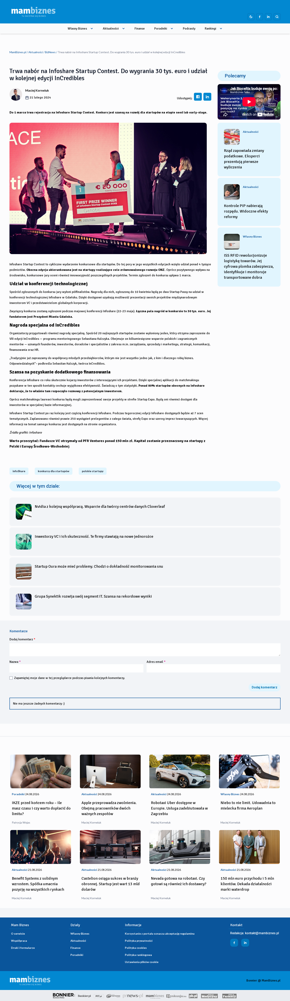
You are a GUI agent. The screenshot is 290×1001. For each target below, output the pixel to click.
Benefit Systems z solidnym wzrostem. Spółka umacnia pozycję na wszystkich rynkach (38, 884)
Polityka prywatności (138, 940)
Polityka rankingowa (138, 954)
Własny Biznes (77, 29)
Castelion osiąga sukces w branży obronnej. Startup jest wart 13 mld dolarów (110, 884)
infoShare (19, 471)
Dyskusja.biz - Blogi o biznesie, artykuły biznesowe (176, 995)
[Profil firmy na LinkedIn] (268, 16)
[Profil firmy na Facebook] (259, 16)
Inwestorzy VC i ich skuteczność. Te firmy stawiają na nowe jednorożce (94, 536)
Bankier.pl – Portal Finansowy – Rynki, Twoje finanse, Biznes (84, 995)
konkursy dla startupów (53, 471)
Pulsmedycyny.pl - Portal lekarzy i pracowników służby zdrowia (209, 995)
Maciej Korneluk (37, 90)
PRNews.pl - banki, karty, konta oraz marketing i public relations (133, 995)
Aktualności (111, 29)
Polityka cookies (136, 947)
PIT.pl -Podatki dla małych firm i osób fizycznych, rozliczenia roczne (99, 995)
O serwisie (18, 933)
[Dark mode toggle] (250, 16)
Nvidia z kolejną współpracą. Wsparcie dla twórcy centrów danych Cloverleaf (100, 506)
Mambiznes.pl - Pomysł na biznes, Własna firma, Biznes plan (155, 995)
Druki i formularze (23, 947)
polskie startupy (92, 471)
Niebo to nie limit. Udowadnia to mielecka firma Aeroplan (248, 805)
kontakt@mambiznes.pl (262, 933)
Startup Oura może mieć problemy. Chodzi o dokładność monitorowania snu (99, 566)
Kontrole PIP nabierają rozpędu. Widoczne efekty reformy (246, 211)
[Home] (33, 11)
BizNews (50, 52)
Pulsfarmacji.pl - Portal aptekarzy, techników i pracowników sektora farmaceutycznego (229, 995)
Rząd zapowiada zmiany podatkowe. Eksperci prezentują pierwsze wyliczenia (244, 159)
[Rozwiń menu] (91, 28)
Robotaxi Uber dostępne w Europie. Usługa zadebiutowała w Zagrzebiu (179, 808)
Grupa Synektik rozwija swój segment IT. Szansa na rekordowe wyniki (93, 596)
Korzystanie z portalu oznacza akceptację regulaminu (160, 933)
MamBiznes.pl (17, 52)
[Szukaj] (277, 16)
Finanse (140, 29)
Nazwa (15, 662)
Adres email (156, 662)
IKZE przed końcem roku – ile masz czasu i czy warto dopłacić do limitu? (41, 808)
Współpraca (19, 940)
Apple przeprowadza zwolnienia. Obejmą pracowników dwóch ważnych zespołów (109, 808)
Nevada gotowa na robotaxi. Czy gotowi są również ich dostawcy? (178, 881)
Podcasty (189, 29)
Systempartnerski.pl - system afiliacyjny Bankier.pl (113, 995)
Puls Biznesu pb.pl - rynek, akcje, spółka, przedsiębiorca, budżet (193, 995)
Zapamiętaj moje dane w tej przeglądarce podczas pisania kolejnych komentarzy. (69, 678)
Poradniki (160, 29)
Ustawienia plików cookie (141, 962)
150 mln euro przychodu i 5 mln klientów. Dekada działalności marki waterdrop (247, 884)
